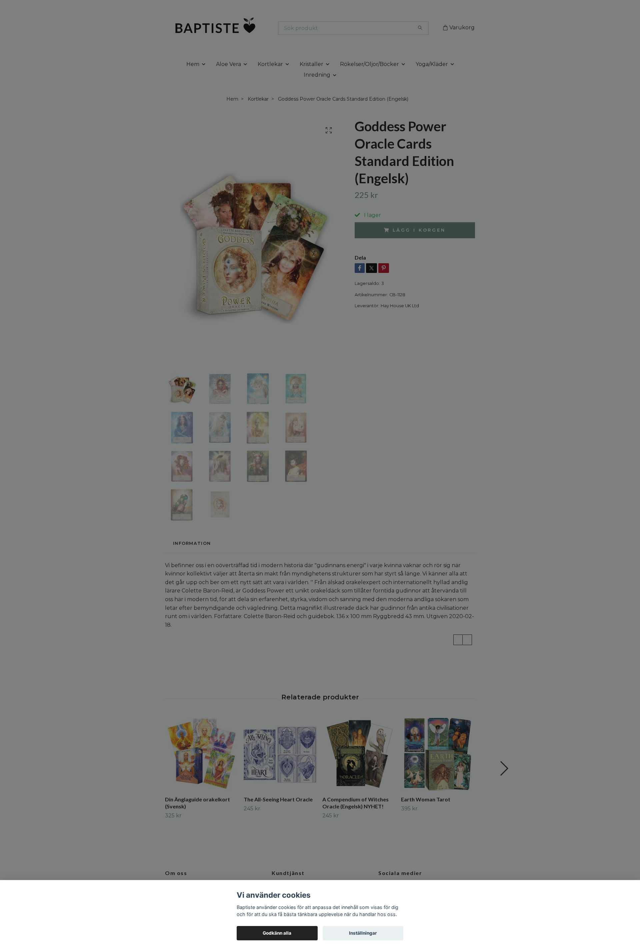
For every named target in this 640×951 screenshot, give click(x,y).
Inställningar (363, 933)
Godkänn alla (277, 933)
